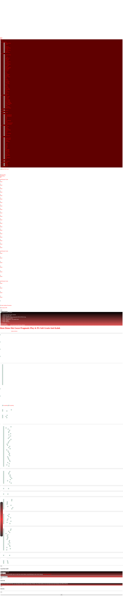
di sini (9, 325)
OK (61, 594)
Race (3, 109)
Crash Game (4, 125)
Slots (3, 53)
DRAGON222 (14, 331)
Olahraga (4, 113)
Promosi (3, 166)
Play (4, 176)
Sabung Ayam (5, 162)
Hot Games (4, 42)
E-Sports (4, 159)
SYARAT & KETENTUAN (6, 584)
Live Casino (4, 95)
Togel (3, 111)
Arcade (3, 136)
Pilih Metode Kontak (5, 571)
